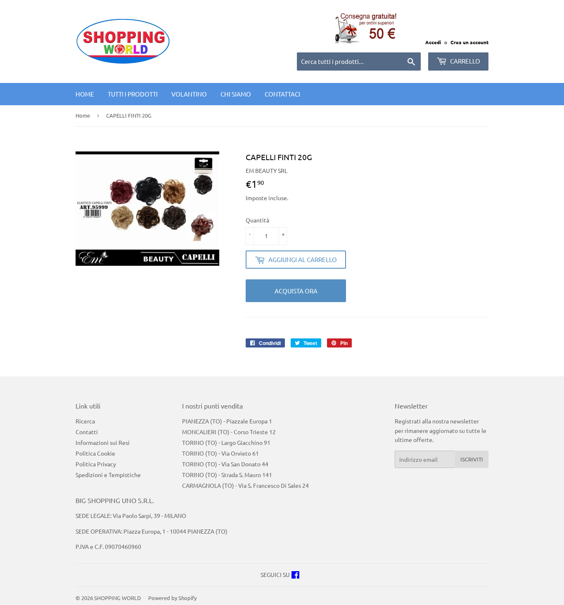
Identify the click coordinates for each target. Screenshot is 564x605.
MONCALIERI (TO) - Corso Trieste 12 (229, 431)
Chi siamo (235, 94)
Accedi (433, 42)
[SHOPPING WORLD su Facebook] (295, 575)
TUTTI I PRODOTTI (133, 94)
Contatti (87, 431)
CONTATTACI (282, 94)
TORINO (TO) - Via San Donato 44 (225, 464)
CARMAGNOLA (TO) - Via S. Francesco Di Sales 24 (245, 485)
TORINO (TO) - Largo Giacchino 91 (226, 442)
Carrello (464, 61)
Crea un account (469, 42)
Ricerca (85, 421)
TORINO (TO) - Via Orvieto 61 (220, 453)
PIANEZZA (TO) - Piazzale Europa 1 (227, 421)
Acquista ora (296, 291)
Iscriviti (471, 459)
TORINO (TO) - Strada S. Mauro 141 (227, 474)
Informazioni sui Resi (103, 442)
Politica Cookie (95, 453)
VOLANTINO (189, 94)
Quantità (257, 220)
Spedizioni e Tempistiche (108, 474)
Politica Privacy (96, 464)
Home (85, 94)
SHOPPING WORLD (117, 597)
